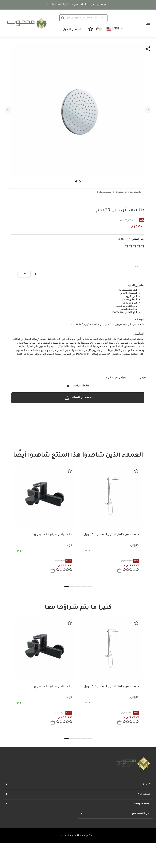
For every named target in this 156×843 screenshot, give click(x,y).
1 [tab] (66, 586)
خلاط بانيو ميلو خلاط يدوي (53, 534)
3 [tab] (78, 586)
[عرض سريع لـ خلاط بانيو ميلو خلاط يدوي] (52, 570)
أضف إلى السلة (82, 397)
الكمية (139, 266)
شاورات (119, 192)
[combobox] (83, 18)
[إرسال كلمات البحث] (62, 18)
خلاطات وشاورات (133, 192)
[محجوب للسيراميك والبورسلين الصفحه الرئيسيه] (26, 23)
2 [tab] (72, 586)
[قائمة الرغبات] (69, 470)
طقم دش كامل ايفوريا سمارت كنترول (111, 534)
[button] (8, 109)
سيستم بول (105, 192)
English (118, 29)
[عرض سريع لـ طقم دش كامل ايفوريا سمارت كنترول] (119, 570)
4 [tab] (84, 586)
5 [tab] (89, 586)
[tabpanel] (44, 522)
